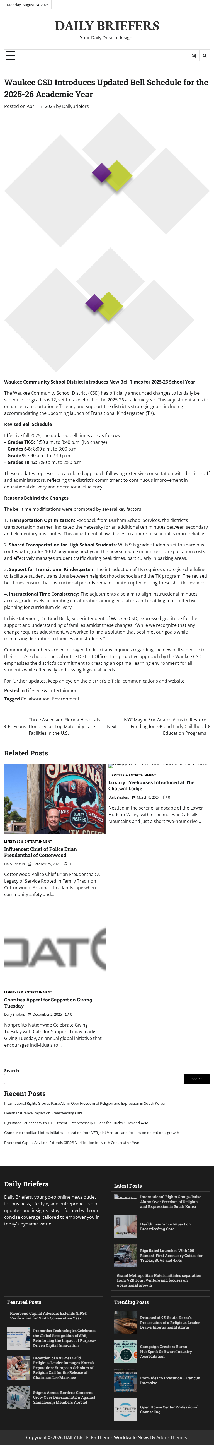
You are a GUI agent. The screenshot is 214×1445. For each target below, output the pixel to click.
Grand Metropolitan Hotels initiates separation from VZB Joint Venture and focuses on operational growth (91, 1132)
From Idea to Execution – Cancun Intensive (170, 1381)
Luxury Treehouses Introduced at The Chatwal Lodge (151, 785)
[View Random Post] (194, 55)
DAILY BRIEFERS (107, 25)
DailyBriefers (75, 106)
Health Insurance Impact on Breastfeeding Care (43, 1113)
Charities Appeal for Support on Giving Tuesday (48, 1002)
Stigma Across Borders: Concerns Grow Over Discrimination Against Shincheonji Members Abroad (64, 1397)
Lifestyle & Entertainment (52, 690)
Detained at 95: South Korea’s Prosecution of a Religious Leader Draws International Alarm (170, 1322)
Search (11, 1071)
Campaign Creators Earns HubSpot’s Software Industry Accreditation (166, 1351)
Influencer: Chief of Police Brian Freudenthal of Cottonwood (40, 852)
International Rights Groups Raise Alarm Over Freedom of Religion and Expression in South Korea (84, 1103)
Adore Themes (171, 1437)
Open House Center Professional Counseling (169, 1410)
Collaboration (35, 699)
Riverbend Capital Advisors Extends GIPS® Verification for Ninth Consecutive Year (71, 1142)
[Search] (204, 55)
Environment (65, 699)
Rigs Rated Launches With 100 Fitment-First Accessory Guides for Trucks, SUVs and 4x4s (76, 1122)
